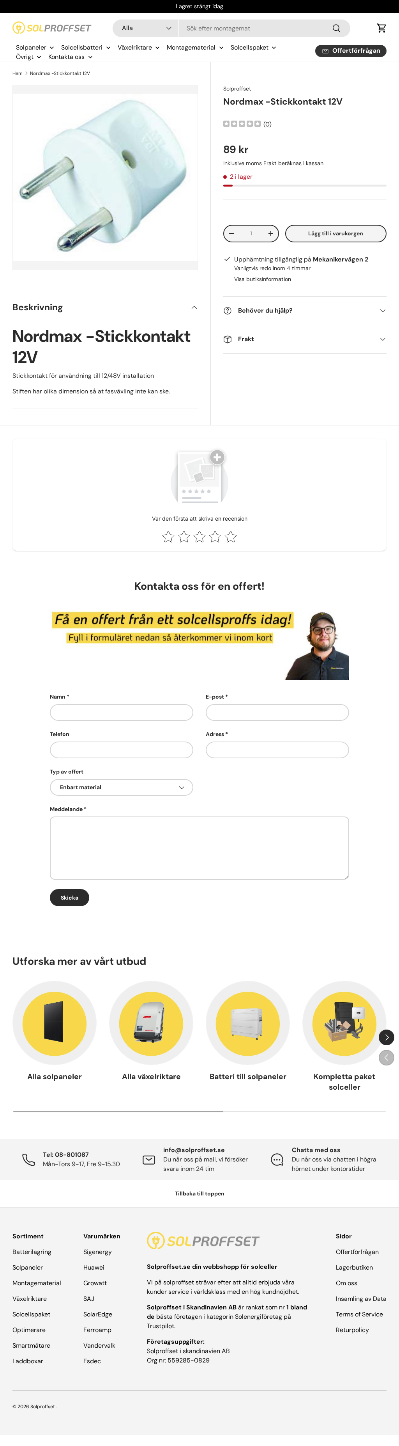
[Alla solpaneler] (54, 1023)
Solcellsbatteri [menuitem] (81, 47)
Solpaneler (27, 1267)
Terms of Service (359, 1314)
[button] (381, 28)
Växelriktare (29, 1299)
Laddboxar (27, 1361)
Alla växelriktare (151, 1076)
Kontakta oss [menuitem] (66, 57)
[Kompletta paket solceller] (344, 1023)
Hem (17, 73)
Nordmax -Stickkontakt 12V (60, 73)
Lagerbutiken (354, 1267)
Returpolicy (352, 1330)
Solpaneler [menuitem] (31, 47)
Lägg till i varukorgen (335, 233)
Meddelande (66, 809)
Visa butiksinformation (262, 279)
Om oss (346, 1283)
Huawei (93, 1267)
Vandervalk (99, 1345)
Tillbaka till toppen (199, 1193)
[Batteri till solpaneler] (248, 1023)
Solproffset (237, 88)
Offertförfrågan (357, 1252)
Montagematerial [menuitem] (191, 47)
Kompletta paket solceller (344, 1082)
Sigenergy (97, 1252)
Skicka (69, 897)
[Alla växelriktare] (151, 1023)
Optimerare (29, 1330)
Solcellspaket (31, 1314)
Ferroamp (97, 1330)
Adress (215, 734)
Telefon (59, 734)
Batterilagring (31, 1252)
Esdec (92, 1361)
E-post (215, 696)
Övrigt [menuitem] (25, 57)
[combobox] (232, 28)
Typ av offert (66, 771)
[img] (242, 125)
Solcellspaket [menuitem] (249, 47)
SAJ (88, 1299)
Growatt (95, 1283)
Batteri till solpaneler (248, 1076)
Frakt (270, 163)
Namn (57, 696)
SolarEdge (97, 1314)
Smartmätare (31, 1345)
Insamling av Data (361, 1299)
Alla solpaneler (54, 1076)
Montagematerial (36, 1283)
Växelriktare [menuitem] (135, 47)
